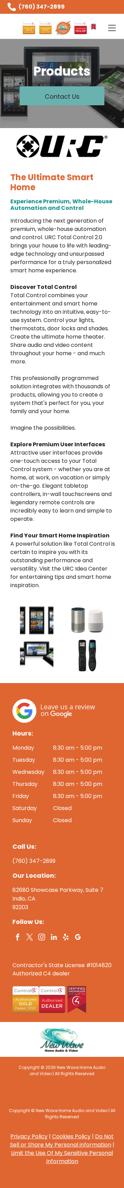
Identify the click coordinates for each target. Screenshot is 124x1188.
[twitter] (29, 938)
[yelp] (66, 938)
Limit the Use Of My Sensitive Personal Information (62, 1157)
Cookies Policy (71, 1136)
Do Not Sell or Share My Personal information (62, 1140)
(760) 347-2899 (42, 7)
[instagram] (42, 938)
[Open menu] (112, 28)
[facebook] (17, 938)
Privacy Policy (29, 1136)
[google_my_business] (78, 938)
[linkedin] (54, 938)
